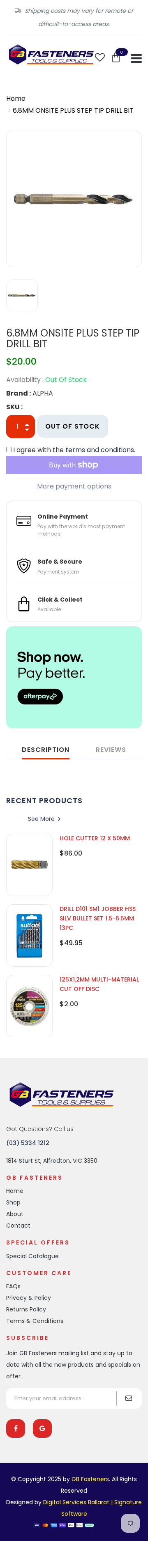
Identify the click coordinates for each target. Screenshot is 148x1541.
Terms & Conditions (34, 1321)
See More (41, 819)
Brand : (18, 393)
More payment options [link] (74, 486)
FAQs (13, 1286)
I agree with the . (74, 450)
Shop (13, 1202)
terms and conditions (99, 450)
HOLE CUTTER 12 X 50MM (95, 838)
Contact (18, 1225)
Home (15, 98)
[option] (74, 199)
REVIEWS (111, 749)
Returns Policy (26, 1309)
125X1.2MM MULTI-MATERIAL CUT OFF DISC (99, 984)
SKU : (14, 407)
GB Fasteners (90, 1479)
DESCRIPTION (45, 749)
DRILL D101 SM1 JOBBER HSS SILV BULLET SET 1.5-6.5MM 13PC (98, 918)
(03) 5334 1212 (27, 1143)
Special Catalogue (32, 1256)
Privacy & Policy (28, 1298)
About (14, 1214)
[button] (116, 58)
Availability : (25, 379)
